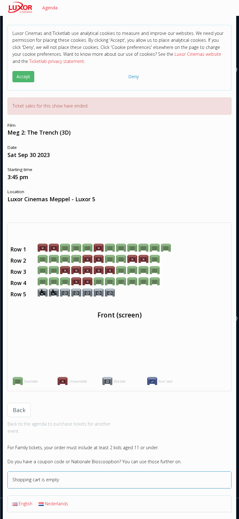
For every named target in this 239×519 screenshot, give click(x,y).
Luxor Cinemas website (198, 54)
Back (19, 410)
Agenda (50, 8)
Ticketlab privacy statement (56, 61)
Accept (23, 76)
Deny (133, 76)
